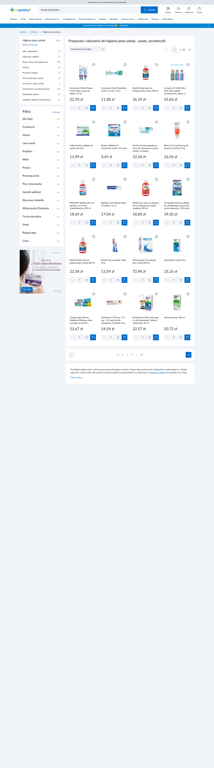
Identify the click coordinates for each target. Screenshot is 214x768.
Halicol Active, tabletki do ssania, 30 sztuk (81, 147)
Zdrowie (34, 32)
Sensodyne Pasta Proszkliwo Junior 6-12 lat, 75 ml (113, 89)
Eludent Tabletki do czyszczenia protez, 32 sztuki (114, 147)
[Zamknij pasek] (208, 25)
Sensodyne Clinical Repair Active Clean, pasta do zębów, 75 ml (81, 91)
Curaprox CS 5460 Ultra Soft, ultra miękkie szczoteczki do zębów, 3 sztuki (175, 91)
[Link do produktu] (83, 86)
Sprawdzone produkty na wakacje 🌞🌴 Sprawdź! (106, 26)
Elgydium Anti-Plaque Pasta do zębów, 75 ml (113, 204)
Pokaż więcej (76, 378)
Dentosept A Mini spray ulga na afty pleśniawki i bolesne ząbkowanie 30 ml (145, 320)
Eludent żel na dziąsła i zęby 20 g (113, 261)
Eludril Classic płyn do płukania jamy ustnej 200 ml (82, 261)
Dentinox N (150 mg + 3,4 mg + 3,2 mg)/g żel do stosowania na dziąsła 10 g (113, 320)
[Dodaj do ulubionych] (93, 64)
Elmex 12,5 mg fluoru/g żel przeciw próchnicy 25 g (176, 147)
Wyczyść (56, 112)
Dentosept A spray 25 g (174, 260)
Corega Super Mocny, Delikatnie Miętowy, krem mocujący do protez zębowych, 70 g (81, 320)
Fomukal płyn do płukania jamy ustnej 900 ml (144, 261)
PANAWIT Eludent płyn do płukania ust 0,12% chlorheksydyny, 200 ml (82, 205)
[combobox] (89, 9)
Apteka (23, 32)
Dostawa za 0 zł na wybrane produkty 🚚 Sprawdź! (107, 2)
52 (142, 355)
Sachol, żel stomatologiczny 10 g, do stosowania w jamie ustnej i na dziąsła (145, 148)
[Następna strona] (189, 50)
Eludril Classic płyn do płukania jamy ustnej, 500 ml (145, 89)
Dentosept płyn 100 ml (174, 318)
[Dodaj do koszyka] (93, 108)
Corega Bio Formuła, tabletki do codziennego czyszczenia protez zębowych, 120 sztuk (176, 205)
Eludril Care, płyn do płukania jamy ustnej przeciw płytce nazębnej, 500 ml (146, 205)
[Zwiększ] (87, 108)
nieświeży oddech (158, 373)
